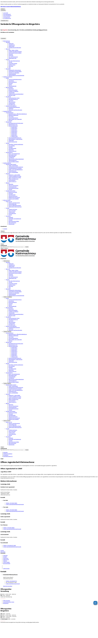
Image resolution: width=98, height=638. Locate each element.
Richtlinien (11, 108)
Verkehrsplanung (12, 151)
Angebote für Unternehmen (15, 70)
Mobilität (11, 147)
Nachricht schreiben (7, 586)
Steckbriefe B (14, 128)
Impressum (5, 558)
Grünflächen (11, 157)
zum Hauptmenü (7, 14)
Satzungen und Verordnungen (15, 110)
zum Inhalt (5, 13)
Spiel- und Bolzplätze (13, 172)
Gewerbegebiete (12, 74)
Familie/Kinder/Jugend (11, 164)
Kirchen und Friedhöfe (14, 198)
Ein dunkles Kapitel (13, 63)
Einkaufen (11, 217)
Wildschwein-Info (12, 58)
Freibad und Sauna (13, 209)
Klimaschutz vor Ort (13, 124)
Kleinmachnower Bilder (14, 221)
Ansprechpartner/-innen (14, 98)
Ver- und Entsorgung (13, 56)
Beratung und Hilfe (13, 192)
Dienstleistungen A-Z (13, 99)
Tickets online (12, 212)
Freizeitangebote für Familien (15, 168)
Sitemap (5, 560)
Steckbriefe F (14, 133)
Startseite (5, 452)
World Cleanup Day (13, 141)
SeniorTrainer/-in (12, 181)
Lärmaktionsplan (12, 148)
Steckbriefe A (14, 127)
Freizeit (7, 208)
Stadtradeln (11, 140)
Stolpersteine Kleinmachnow (15, 206)
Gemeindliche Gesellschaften (15, 71)
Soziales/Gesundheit (10, 190)
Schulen (10, 189)
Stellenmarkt (11, 46)
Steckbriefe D (14, 131)
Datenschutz (6, 559)
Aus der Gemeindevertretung (15, 79)
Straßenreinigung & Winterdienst (16, 94)
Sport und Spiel (12, 210)
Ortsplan (10, 220)
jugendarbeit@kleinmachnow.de (15, 504)
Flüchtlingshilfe (12, 194)
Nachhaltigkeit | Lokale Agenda (15, 139)
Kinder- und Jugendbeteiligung (16, 169)
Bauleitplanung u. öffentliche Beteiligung (18, 114)
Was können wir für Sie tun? (7, 246)
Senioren (8, 173)
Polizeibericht (12, 45)
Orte (10, 67)
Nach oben (3, 551)
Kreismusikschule (12, 186)
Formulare (11, 100)
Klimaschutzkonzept (13, 125)
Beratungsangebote (13, 90)
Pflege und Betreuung (13, 179)
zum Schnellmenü (7, 15)
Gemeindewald (12, 156)
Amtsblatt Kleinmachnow (14, 107)
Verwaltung (8, 96)
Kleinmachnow (6, 41)
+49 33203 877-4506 (9, 545)
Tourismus (8, 216)
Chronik (10, 62)
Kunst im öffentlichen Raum (15, 205)
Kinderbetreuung (12, 171)
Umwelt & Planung (7, 111)
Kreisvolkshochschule (13, 188)
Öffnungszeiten (12, 102)
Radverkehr (11, 149)
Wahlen (10, 84)
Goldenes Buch (12, 64)
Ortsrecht (11, 54)
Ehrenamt (11, 193)
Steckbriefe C (14, 129)
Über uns (8, 49)
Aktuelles (8, 42)
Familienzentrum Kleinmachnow (16, 167)
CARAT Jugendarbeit (13, 165)
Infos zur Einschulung (13, 185)
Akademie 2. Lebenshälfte (14, 175)
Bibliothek (11, 184)
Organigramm (12, 103)
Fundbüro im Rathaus (13, 91)
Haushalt (11, 83)
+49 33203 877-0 (11, 581)
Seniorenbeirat (12, 180)
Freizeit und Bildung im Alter (15, 176)
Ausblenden (3, 38)
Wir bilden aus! (12, 104)
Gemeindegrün (9, 152)
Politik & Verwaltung (7, 76)
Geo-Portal (11, 116)
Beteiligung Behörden (13, 115)
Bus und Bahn (12, 145)
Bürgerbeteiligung (13, 82)
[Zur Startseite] (18, 242)
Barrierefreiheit (6, 563)
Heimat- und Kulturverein (14, 202)
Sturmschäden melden (14, 161)
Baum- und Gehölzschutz (14, 153)
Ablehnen (3, 8)
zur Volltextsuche (7, 18)
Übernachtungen (12, 222)
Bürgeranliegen (9, 87)
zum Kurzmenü (6, 17)
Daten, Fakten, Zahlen (13, 50)
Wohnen (10, 120)
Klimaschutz (8, 121)
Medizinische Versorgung (14, 197)
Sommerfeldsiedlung (13, 118)
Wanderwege (11, 224)
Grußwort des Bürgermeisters (15, 51)
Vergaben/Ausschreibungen (15, 47)
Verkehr (7, 143)
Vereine (10, 214)
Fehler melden (6, 562)
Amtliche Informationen (11, 106)
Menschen (11, 66)
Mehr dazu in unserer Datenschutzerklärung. (11, 6)
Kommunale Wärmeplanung (15, 137)
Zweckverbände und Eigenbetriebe (16, 75)
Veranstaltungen (12, 213)
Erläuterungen (14, 136)
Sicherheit (11, 55)
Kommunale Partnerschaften (15, 53)
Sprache (2, 231)
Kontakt (5, 556)
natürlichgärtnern (13, 160)
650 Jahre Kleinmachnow (14, 60)
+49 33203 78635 (11, 503)
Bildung (7, 183)
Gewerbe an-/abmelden (14, 72)
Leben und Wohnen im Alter (15, 177)
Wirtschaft (8, 68)
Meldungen (11, 43)
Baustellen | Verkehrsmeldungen (16, 144)
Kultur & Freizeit (6, 200)
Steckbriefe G (14, 135)
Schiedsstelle (11, 92)
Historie (7, 59)
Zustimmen (3, 10)
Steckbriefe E (14, 132)
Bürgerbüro (11, 88)
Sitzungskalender (12, 86)
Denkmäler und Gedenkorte (15, 218)
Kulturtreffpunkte (12, 204)
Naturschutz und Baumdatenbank (16, 159)
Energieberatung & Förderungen (16, 123)
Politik (7, 78)
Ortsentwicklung (9, 112)
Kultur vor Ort (9, 201)
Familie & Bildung (7, 163)
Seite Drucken (6, 568)
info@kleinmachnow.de (13, 583)
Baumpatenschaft (12, 155)
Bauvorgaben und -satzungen (15, 119)
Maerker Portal (12, 95)
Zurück (2, 550)
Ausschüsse (11, 80)
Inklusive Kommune (13, 196)
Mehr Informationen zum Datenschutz (9, 234)
